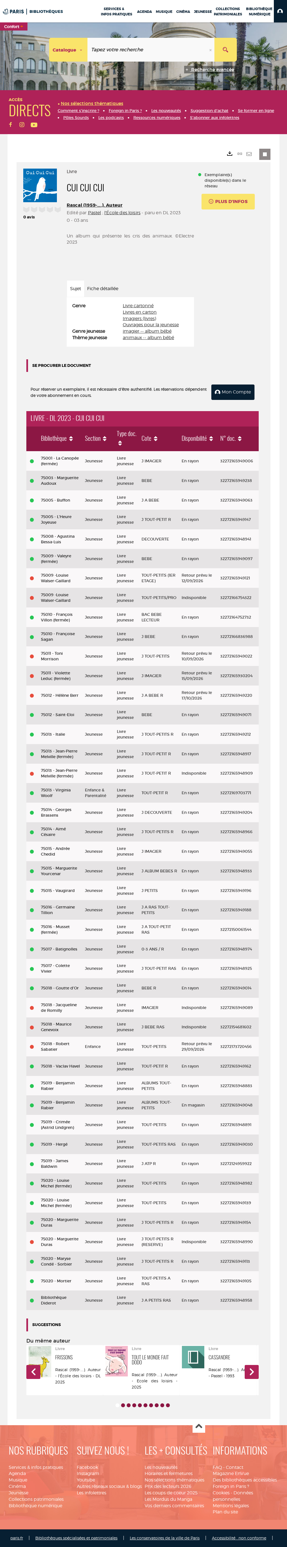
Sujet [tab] (75, 288)
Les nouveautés (161, 1467)
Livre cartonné (138, 305)
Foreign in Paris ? (231, 1486)
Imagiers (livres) (139, 318)
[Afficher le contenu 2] (123, 1405)
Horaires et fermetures (169, 1473)
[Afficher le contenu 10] (168, 1405)
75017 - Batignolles (59, 949)
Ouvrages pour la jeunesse (151, 324)
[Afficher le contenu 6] (145, 1405)
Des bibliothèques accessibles (245, 1480)
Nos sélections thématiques (174, 1480)
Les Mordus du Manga (168, 1499)
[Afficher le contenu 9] (162, 1405)
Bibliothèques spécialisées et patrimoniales (76, 1538)
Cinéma (17, 1486)
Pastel (94, 212)
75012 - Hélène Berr (59, 695)
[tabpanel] (130, 322)
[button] (280, 11)
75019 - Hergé (54, 1144)
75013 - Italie (53, 734)
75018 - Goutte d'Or (60, 988)
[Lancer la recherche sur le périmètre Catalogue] (225, 50)
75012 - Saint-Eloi (57, 714)
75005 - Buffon (55, 500)
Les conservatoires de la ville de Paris (165, 1538)
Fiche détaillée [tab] (102, 288)
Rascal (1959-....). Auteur (94, 205)
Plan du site (225, 1512)
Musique (18, 1480)
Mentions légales (231, 1505)
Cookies (221, 1492)
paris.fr (16, 1538)
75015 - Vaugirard (58, 890)
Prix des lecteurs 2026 (168, 1486)
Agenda (17, 1473)
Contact (234, 1467)
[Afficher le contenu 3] (129, 1405)
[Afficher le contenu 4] (134, 1405)
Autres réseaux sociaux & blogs (109, 1486)
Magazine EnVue (231, 1473)
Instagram (88, 1473)
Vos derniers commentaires (174, 1505)
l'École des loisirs (122, 212)
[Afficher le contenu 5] (140, 1405)
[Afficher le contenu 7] (151, 1405)
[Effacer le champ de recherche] (211, 50)
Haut (199, 1427)
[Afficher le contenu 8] (157, 1405)
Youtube (86, 1480)
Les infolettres (91, 1492)
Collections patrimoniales (36, 1499)
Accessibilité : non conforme (239, 1538)
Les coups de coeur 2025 (171, 1492)
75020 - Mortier (56, 1280)
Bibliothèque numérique (35, 1505)
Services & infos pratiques (36, 1467)
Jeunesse (18, 1492)
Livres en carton (140, 312)
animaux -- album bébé (148, 337)
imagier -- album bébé (147, 331)
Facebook (87, 1467)
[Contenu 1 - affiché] (117, 1405)
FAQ (217, 1467)
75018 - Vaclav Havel (60, 1066)
